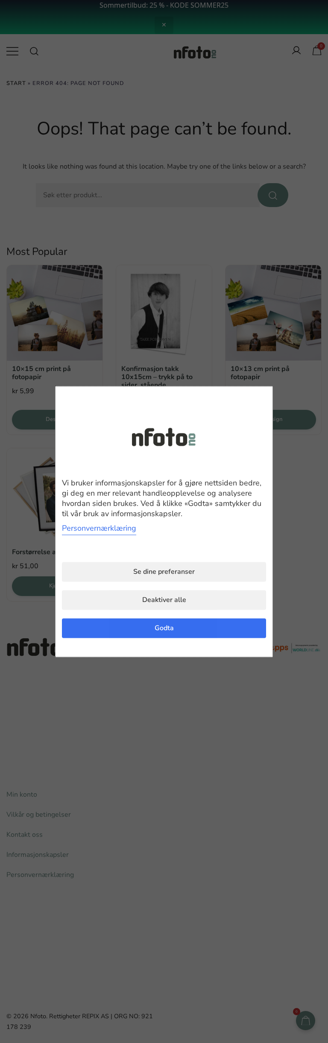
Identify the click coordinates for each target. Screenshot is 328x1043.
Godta (164, 628)
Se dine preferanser (164, 571)
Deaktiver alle (164, 600)
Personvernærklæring (99, 528)
